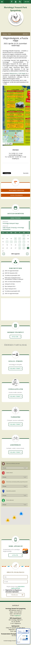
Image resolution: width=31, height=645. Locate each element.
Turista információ (10, 500)
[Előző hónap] (4, 254)
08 (24, 238)
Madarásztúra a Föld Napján (17, 73)
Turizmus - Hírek (7, 34)
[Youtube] (15, 2)
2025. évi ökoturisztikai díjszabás (13, 281)
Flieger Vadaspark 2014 (10, 289)
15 (24, 242)
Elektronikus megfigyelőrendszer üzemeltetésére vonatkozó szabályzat (14, 278)
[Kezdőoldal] (16, 19)
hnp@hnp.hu (17, 615)
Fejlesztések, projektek (11, 491)
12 (11, 242)
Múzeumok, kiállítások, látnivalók (13, 463)
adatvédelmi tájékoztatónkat (18, 587)
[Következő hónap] (27, 254)
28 (19, 248)
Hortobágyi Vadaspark (16, 190)
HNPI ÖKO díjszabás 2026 (11, 273)
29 (24, 248)
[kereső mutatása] (20, 2)
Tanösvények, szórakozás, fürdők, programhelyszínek (16, 481)
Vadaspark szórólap (10, 284)
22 (24, 245)
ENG (28, 1)
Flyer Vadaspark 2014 (10, 286)
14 (19, 242)
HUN (25, 1)
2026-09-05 (11, 222)
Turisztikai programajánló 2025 (12, 275)
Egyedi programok (16, 195)
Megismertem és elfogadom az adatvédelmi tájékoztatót (13, 591)
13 (15, 242)
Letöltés (15, 555)
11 (7, 242)
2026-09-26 (13, 227)
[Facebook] (11, 2)
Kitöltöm (15, 336)
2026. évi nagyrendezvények (11, 270)
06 (15, 238)
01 (24, 235)
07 (19, 238)
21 (19, 245)
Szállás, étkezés (9, 472)
